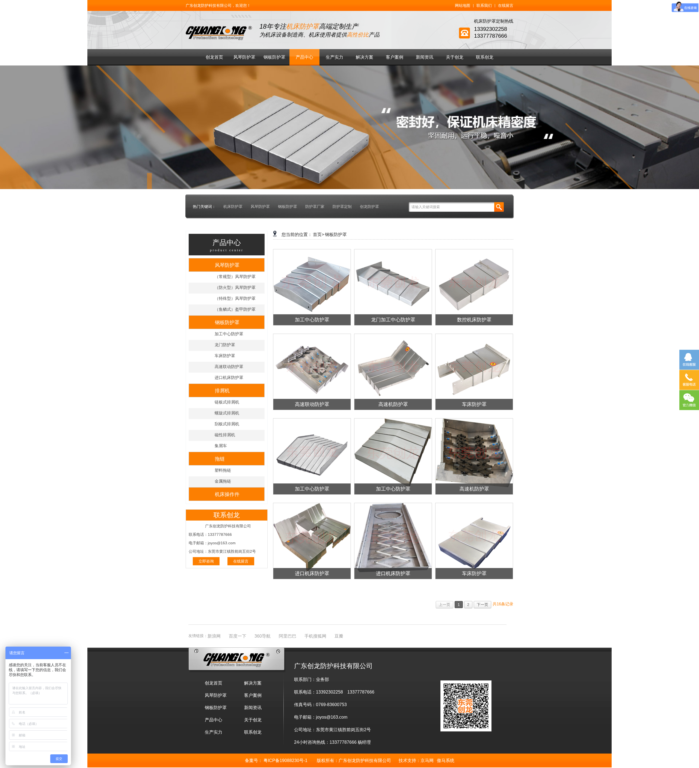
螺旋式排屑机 (227, 413)
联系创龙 (484, 57)
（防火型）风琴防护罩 (235, 287)
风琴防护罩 (244, 57)
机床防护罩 (232, 206)
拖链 (220, 459)
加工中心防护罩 (229, 333)
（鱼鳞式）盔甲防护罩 (235, 309)
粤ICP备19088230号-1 (285, 760)
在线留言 (505, 5)
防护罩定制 (342, 206)
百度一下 (237, 636)
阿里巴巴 (287, 636)
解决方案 (364, 57)
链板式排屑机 (227, 402)
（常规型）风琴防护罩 (235, 276)
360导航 (262, 636)
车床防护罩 (225, 355)
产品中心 (304, 57)
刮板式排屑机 (227, 424)
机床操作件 (227, 494)
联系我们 (484, 5)
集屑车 (221, 445)
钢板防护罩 (274, 57)
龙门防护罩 (225, 344)
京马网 (427, 760)
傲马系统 (445, 760)
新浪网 (214, 636)
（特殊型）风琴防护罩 (235, 298)
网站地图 (462, 5)
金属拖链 (223, 481)
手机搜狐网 (315, 636)
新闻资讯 (424, 57)
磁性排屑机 (225, 434)
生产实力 (334, 57)
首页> (318, 234)
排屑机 (222, 390)
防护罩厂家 (314, 206)
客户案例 (394, 57)
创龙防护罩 (369, 206)
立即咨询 (206, 561)
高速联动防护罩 (229, 366)
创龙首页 (214, 57)
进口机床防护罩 (229, 377)
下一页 (482, 604)
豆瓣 (338, 636)
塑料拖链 (223, 470)
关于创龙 (454, 57)
